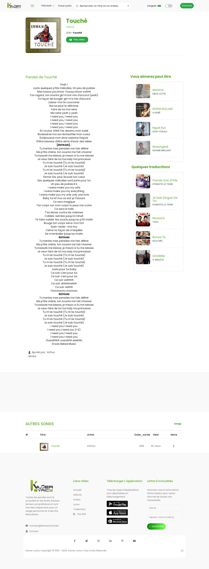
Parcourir (46, 5)
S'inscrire (187, 5)
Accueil (77, 490)
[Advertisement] (104, 64)
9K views (156, 446)
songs (177, 423)
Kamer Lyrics (75, 550)
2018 (141, 446)
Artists (76, 499)
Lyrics (76, 504)
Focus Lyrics (65, 5)
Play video (79, 39)
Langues (152, 5)
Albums (77, 494)
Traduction (79, 509)
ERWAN (70, 27)
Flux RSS (81, 514)
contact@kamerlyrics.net (44, 525)
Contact (34, 531)
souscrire (158, 526)
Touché (55, 446)
